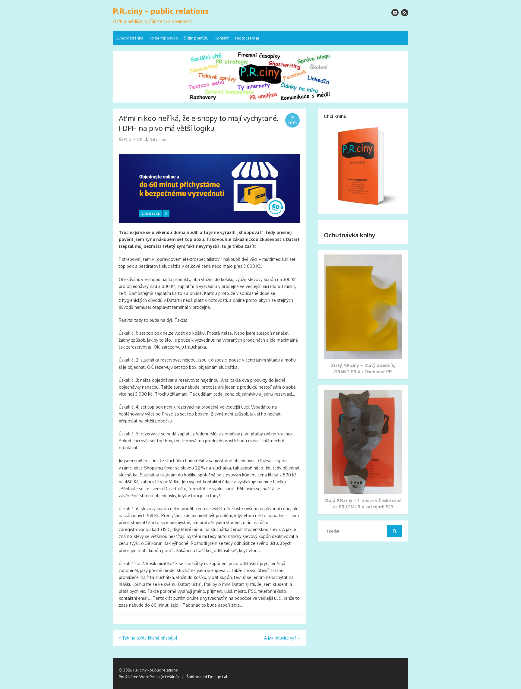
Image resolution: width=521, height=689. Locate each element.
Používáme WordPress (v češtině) (149, 676)
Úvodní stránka (129, 38)
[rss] (404, 12)
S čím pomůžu (196, 38)
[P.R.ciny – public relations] (260, 77)
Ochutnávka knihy (349, 235)
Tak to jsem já (247, 38)
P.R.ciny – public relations (161, 11)
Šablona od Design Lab (207, 676)
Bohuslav (157, 139)
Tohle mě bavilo (163, 38)
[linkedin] (395, 12)
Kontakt (222, 38)
